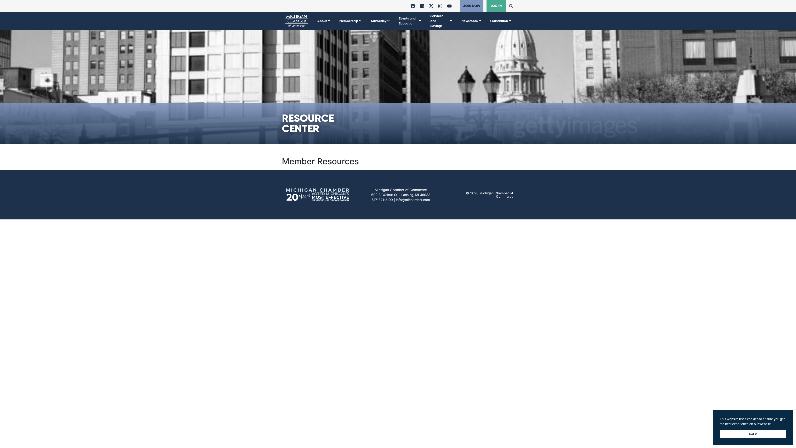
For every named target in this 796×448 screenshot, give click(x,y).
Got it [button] (753, 434)
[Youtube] (449, 6)
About (322, 21)
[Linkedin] (422, 6)
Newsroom (469, 21)
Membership (348, 21)
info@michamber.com (413, 200)
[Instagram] (440, 6)
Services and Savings (436, 21)
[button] (510, 5)
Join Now (471, 6)
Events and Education (407, 21)
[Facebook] (412, 6)
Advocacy (378, 21)
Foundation (499, 21)
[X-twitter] (431, 6)
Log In (496, 6)
